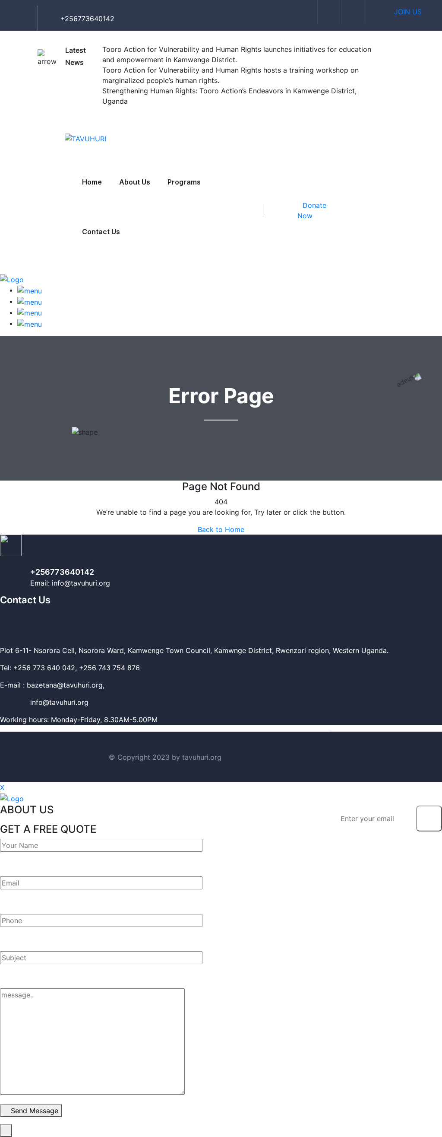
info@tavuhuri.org (44, 702)
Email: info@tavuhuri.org (70, 583)
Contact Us (101, 231)
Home (92, 182)
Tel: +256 (15, 667)
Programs (184, 182)
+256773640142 (62, 571)
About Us (134, 182)
